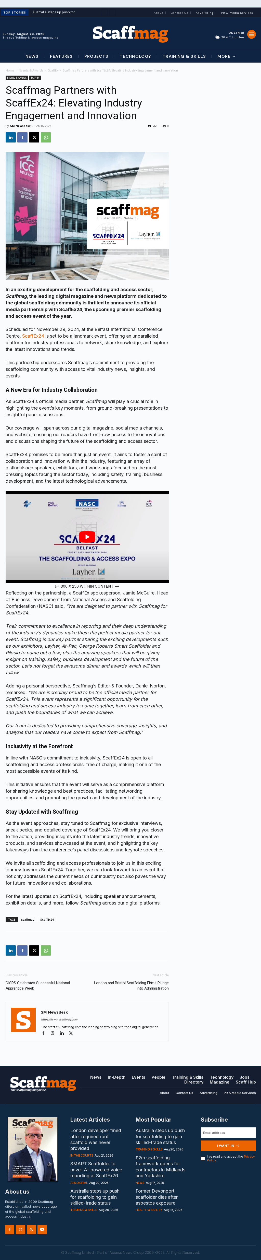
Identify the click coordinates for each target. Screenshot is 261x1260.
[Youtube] (42, 1229)
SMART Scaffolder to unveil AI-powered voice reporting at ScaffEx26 (96, 1169)
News (140, 1183)
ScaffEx (53, 70)
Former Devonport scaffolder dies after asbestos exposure (157, 1197)
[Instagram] (54, 1034)
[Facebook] (22, 137)
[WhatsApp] (46, 137)
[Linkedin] (11, 137)
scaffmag (28, 919)
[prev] (104, 12)
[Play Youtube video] (87, 537)
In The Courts (81, 1155)
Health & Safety (149, 1210)
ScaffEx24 (33, 336)
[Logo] (130, 33)
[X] (34, 137)
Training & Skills (83, 1210)
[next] (112, 12)
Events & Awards (31, 70)
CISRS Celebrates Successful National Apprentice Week (38, 986)
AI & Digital (79, 1183)
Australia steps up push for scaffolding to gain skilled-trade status (95, 1197)
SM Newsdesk (20, 126)
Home (10, 70)
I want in (225, 1146)
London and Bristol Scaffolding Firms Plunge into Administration (131, 986)
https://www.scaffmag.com (59, 1019)
